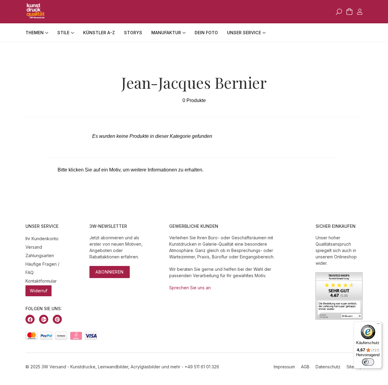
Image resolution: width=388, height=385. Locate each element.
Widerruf (38, 290)
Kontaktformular (41, 281)
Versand (33, 247)
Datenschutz (328, 366)
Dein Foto (206, 32)
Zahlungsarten (39, 255)
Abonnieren (109, 271)
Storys (133, 32)
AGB (305, 366)
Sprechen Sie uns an (190, 287)
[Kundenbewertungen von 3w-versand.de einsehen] (339, 317)
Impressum (284, 366)
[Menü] (378, 325)
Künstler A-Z (99, 32)
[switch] (368, 362)
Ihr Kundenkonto (42, 238)
